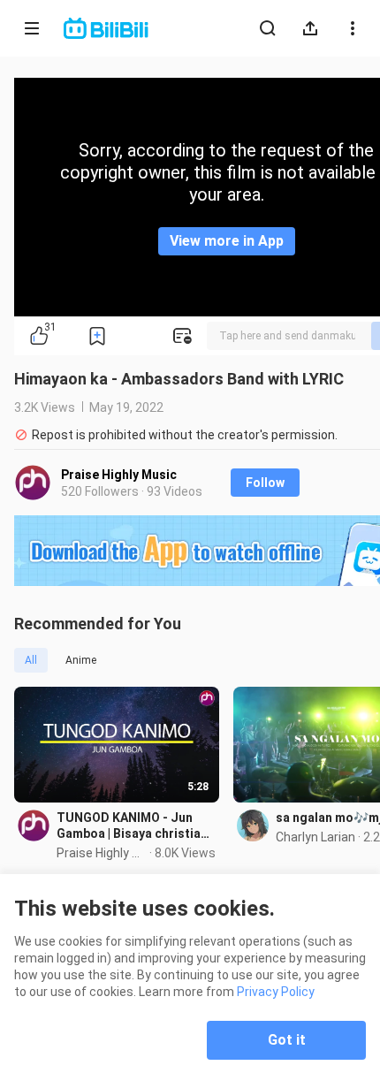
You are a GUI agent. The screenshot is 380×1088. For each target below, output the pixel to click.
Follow (265, 483)
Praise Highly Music (119, 475)
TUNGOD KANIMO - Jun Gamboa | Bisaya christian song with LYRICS (132, 825)
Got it (287, 1039)
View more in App (227, 240)
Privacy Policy (276, 992)
